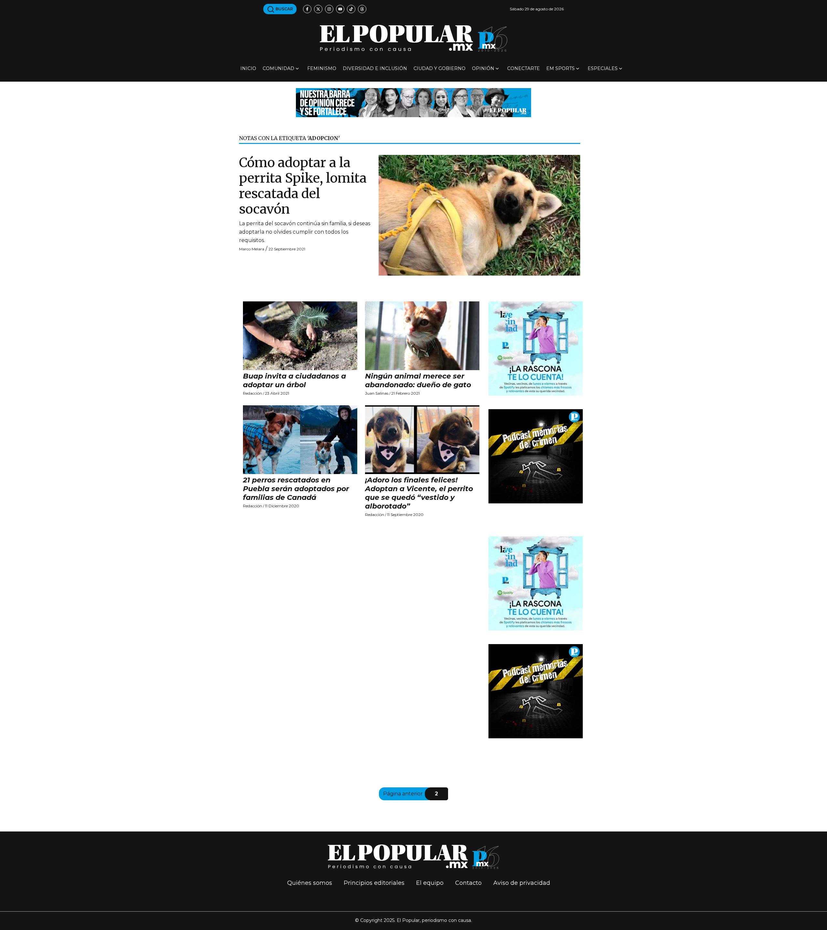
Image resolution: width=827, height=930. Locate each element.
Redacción (252, 393)
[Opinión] (413, 102)
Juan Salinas (376, 393)
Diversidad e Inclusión (375, 68)
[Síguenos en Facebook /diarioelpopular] (307, 9)
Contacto (468, 882)
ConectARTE (523, 68)
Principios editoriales (374, 882)
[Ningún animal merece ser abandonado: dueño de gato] (422, 335)
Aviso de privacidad (521, 882)
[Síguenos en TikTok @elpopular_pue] (351, 9)
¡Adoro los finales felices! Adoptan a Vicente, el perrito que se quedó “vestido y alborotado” (419, 493)
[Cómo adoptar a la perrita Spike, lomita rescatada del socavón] (479, 215)
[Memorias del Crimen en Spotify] (535, 456)
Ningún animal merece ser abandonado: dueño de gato (418, 380)
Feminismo (321, 68)
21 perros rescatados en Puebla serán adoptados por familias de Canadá (296, 489)
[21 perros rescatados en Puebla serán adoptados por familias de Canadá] (300, 439)
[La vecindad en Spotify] (535, 348)
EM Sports (560, 68)
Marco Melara (251, 249)
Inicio (248, 68)
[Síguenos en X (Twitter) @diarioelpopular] (318, 9)
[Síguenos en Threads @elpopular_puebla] (362, 9)
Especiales (603, 68)
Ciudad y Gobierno (440, 68)
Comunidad (278, 68)
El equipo (430, 882)
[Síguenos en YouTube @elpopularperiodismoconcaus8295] (340, 9)
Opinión (483, 68)
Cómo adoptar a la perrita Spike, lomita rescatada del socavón (303, 186)
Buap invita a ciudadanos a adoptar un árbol (294, 380)
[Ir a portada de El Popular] (413, 38)
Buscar (284, 8)
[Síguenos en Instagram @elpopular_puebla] (329, 9)
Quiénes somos (309, 882)
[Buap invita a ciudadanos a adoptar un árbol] (300, 335)
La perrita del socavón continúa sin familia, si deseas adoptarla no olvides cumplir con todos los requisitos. (304, 231)
